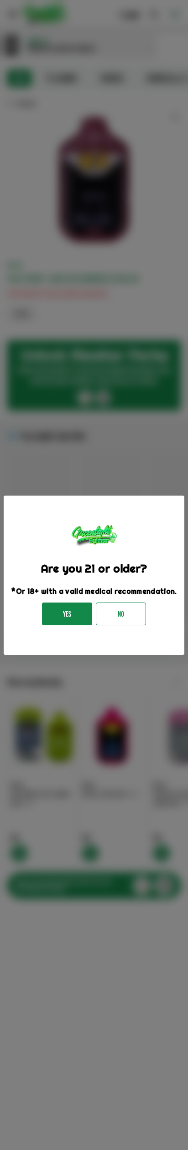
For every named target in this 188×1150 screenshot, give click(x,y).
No (121, 614)
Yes (67, 614)
